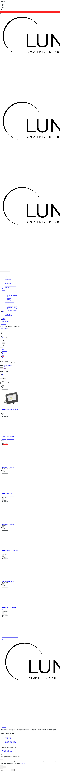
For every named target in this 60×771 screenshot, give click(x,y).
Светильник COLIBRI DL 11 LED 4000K (10, 578)
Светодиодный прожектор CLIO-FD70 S (10, 637)
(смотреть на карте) (6, 750)
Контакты (4, 335)
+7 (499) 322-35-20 (5, 322)
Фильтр (2, 384)
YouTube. (4, 727)
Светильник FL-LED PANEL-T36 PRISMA (10, 409)
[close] (3, 342)
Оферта (6, 328)
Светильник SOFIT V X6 (7, 493)
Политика (2, 328)
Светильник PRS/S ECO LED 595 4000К (10, 550)
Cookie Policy (23, 763)
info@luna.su (3, 324)
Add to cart (4, 442)
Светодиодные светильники (8, 412)
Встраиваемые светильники (8, 467)
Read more (4, 387)
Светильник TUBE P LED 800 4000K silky (10, 465)
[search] (13, 770)
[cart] (6, 337)
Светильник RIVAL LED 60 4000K (9, 607)
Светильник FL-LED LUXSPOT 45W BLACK (10, 522)
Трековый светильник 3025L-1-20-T (9, 436)
